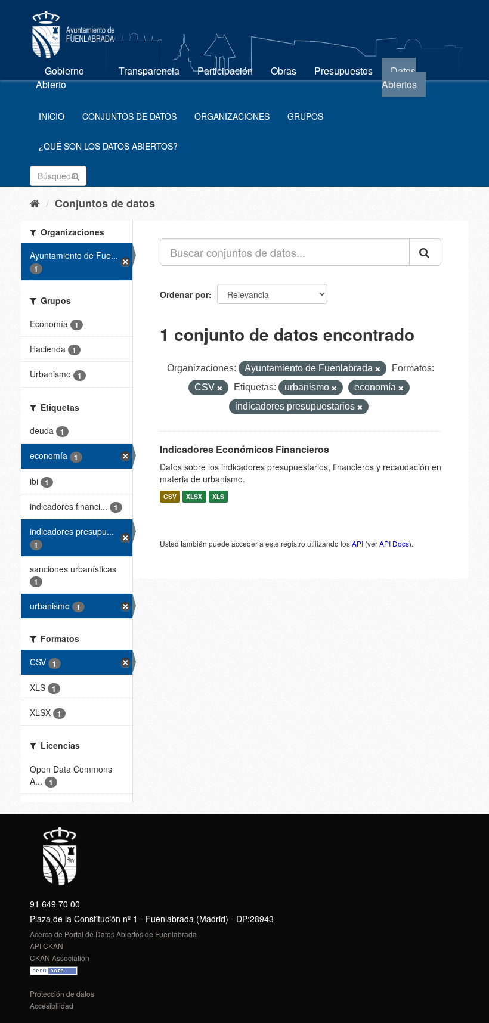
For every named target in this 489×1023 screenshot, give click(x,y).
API (357, 543)
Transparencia (149, 71)
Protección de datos (62, 993)
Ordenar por (184, 294)
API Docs (394, 543)
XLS (218, 496)
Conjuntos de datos (129, 116)
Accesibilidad (51, 1005)
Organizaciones (232, 116)
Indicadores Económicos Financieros (244, 449)
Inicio (51, 116)
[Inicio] (35, 202)
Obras (283, 71)
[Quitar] (377, 369)
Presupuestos (343, 71)
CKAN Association (59, 958)
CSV (170, 496)
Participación (225, 71)
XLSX (194, 496)
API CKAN (46, 946)
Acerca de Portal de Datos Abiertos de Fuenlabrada (113, 934)
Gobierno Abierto (60, 77)
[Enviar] (75, 175)
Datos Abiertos (399, 77)
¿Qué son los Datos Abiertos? (108, 146)
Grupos (305, 116)
